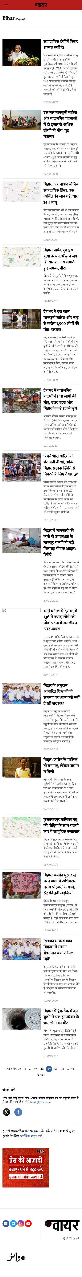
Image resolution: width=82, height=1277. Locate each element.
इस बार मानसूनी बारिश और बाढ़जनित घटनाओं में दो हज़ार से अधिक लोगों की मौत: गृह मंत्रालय (60, 125)
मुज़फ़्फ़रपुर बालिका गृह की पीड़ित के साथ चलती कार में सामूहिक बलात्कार (61, 826)
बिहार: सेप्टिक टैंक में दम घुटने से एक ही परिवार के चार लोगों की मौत (61, 1017)
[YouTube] (28, 1223)
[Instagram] (20, 1223)
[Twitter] (13, 1223)
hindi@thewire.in (40, 1102)
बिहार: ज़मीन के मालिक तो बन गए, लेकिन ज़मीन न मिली (61, 766)
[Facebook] (5, 1223)
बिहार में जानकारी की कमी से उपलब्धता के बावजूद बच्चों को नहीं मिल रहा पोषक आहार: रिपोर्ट (59, 543)
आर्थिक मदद (28, 1136)
